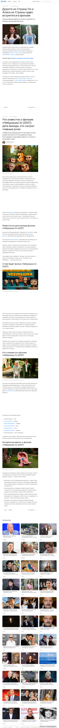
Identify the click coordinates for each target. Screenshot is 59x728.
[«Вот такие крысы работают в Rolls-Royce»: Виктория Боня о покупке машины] (11, 550)
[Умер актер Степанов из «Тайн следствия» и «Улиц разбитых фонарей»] (11, 605)
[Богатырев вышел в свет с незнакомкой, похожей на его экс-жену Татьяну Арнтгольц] (11, 569)
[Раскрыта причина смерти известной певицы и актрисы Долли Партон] (48, 679)
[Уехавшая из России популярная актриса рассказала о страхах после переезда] (29, 716)
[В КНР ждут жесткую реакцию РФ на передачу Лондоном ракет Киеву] (29, 679)
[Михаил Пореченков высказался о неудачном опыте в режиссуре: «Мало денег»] (11, 716)
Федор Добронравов (9, 423)
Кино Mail (16, 6)
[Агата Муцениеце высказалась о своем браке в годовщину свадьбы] (29, 642)
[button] (20, 158)
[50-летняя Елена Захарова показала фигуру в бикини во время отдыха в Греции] (29, 661)
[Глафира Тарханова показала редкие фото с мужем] (48, 569)
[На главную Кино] (4, 1)
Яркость (29, 78)
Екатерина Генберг (10, 141)
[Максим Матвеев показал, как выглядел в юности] (11, 587)
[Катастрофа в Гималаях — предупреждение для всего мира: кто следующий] (29, 532)
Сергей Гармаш (14, 239)
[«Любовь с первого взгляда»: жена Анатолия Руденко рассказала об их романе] (48, 532)
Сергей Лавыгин (8, 428)
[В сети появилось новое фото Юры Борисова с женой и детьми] (11, 679)
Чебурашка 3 (10, 212)
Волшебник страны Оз (9, 54)
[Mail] (2, 1)
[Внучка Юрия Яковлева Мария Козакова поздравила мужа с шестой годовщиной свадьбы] (48, 587)
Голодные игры (22, 78)
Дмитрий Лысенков (9, 430)
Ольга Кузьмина (10, 390)
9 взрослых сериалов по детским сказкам (22, 58)
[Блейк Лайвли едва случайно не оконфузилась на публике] (48, 698)
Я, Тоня (15, 80)
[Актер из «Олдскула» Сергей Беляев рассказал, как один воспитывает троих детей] (29, 569)
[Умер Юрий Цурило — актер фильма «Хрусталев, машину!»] (48, 605)
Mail (2, 727)
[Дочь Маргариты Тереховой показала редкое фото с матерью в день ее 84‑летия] (48, 550)
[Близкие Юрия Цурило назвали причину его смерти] (48, 624)
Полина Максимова (9, 425)
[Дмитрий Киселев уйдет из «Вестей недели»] (11, 532)
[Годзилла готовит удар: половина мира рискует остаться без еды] (48, 661)
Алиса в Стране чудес (16, 52)
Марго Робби (22, 80)
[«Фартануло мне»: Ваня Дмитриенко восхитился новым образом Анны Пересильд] (29, 587)
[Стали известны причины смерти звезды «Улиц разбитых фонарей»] (11, 624)
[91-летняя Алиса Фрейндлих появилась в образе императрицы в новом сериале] (29, 624)
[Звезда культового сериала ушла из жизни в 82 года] (48, 716)
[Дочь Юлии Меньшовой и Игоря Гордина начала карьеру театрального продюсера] (29, 605)
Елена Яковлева (8, 421)
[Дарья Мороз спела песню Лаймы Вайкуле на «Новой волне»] (11, 642)
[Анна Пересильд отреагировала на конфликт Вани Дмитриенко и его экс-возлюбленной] (29, 698)
